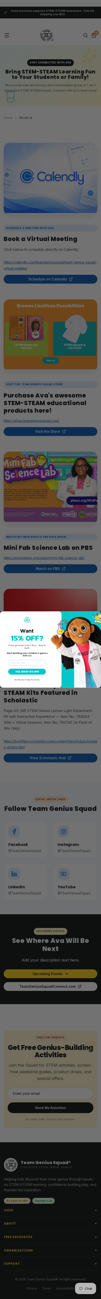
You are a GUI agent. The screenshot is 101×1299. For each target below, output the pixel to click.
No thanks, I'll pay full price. (27, 680)
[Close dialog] (97, 615)
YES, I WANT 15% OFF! (27, 671)
